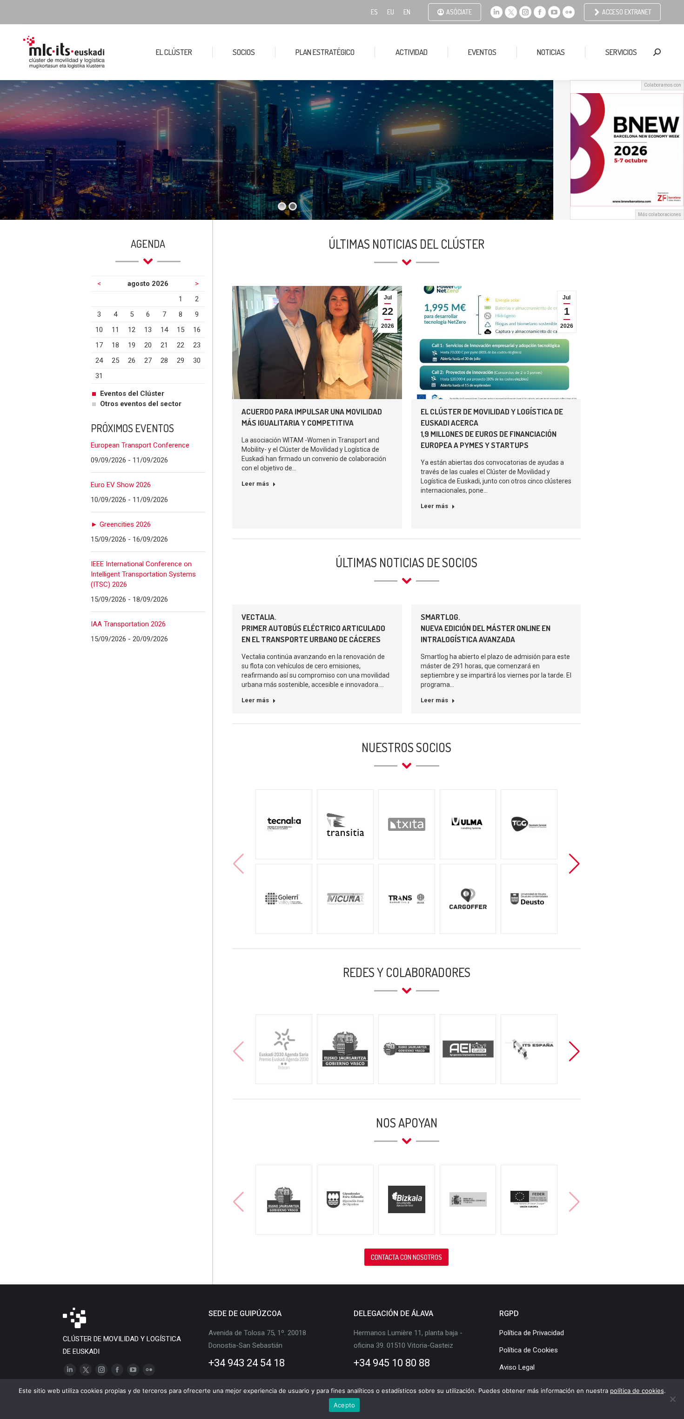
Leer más (255, 483)
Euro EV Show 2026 (121, 485)
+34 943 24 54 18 (246, 1363)
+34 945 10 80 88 (392, 1363)
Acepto (344, 1405)
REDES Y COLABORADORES (406, 972)
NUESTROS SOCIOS (406, 747)
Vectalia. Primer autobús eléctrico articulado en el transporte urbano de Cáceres (313, 628)
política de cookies (637, 1390)
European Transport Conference (140, 445)
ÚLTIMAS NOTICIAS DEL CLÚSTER (406, 243)
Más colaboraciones (659, 214)
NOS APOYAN (406, 1122)
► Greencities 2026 (121, 524)
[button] (574, 864)
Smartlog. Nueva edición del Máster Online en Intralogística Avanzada (485, 628)
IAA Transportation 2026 (128, 624)
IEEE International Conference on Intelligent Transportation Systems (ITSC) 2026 (143, 574)
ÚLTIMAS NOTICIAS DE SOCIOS (406, 562)
